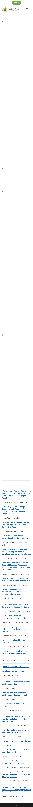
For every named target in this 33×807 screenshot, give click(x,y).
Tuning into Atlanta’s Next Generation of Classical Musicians (15, 617)
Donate (16, 3)
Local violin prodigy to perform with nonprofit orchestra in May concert (15, 629)
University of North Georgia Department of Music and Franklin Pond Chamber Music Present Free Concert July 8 (16, 510)
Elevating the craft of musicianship (17, 741)
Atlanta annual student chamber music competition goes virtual (15, 694)
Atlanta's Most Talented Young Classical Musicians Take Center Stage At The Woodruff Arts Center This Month (16, 566)
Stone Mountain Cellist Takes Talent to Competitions (14, 641)
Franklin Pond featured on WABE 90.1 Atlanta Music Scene (15, 731)
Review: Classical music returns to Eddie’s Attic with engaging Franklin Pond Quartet (16, 789)
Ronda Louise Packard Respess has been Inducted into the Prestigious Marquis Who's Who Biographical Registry (16, 494)
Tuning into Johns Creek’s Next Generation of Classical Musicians (15, 606)
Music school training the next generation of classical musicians (15, 537)
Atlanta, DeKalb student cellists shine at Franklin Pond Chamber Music (15, 653)
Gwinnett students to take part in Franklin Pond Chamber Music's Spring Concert (16, 719)
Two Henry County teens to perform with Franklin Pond (13, 762)
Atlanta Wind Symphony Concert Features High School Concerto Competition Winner (15, 524)
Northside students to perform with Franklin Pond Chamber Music (16, 579)
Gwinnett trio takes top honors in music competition (16, 683)
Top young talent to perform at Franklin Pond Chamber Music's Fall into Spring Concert (16, 774)
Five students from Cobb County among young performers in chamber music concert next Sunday (16, 551)
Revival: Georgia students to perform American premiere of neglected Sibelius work (14, 591)
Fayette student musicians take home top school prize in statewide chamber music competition (16, 668)
